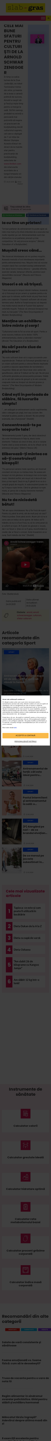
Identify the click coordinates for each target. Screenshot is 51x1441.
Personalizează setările (25, 741)
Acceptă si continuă (25, 736)
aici (15, 727)
